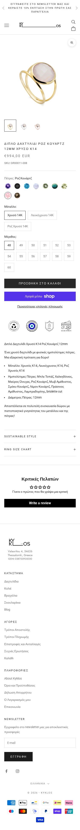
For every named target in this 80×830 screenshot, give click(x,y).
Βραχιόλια (10, 595)
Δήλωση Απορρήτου (18, 692)
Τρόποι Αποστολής (17, 630)
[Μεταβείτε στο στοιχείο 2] (24, 126)
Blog (7, 609)
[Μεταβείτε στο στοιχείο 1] (10, 126)
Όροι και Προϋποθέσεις (19, 685)
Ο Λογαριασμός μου (17, 699)
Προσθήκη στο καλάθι (40, 283)
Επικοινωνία (12, 706)
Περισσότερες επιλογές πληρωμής (40, 306)
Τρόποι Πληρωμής (16, 637)
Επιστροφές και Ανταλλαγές (22, 644)
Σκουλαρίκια (12, 602)
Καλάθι (8, 658)
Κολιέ (7, 588)
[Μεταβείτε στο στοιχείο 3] (38, 126)
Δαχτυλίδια (11, 581)
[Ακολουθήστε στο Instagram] (17, 771)
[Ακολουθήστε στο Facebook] (6, 771)
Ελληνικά (38, 783)
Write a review (40, 503)
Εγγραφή (18, 756)
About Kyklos (13, 678)
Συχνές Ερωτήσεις (16, 651)
